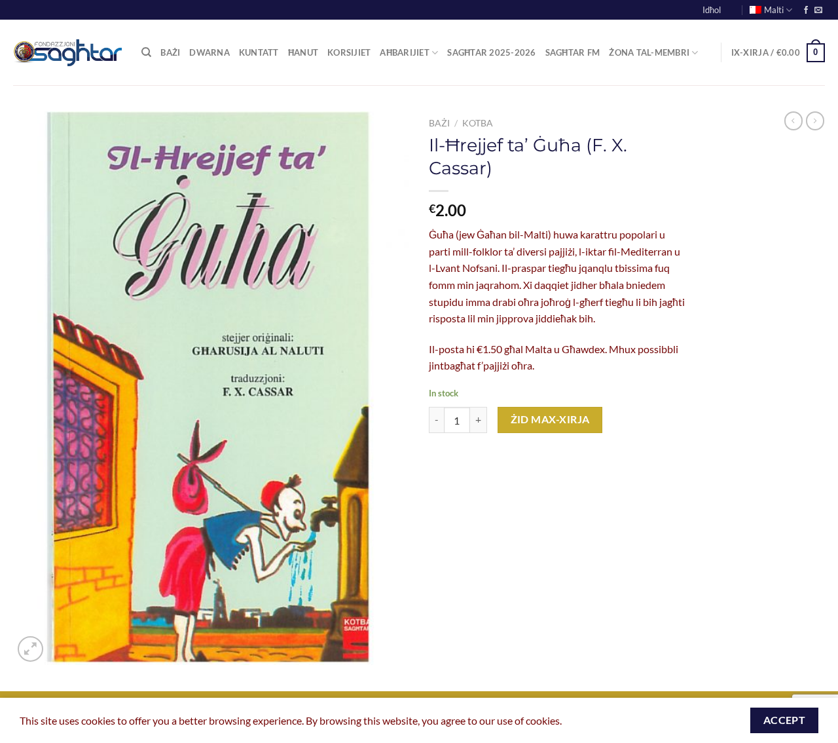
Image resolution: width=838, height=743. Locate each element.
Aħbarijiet (404, 52)
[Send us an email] (818, 10)
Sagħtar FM (572, 52)
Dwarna (209, 52)
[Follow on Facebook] (806, 10)
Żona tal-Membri (649, 52)
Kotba (477, 123)
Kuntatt (259, 52)
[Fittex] (146, 52)
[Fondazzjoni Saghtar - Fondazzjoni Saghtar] (67, 53)
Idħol (711, 10)
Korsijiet (349, 52)
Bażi (170, 52)
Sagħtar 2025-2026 (491, 52)
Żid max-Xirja (550, 419)
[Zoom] (30, 649)
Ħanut (303, 52)
